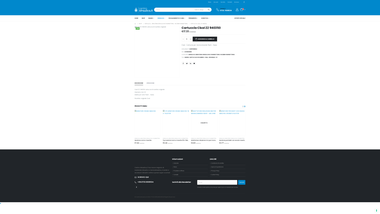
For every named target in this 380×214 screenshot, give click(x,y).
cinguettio (186, 63)
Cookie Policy (215, 174)
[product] (160, 123)
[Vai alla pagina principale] (135, 23)
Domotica (204, 18)
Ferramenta (193, 18)
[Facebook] (244, 2)
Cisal (206, 57)
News (209, 2)
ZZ (216, 57)
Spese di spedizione (217, 167)
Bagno (150, 18)
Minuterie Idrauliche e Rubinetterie (208, 54)
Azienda (176, 163)
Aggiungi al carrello (206, 39)
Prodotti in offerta (179, 171)
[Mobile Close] (0, 203)
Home (136, 18)
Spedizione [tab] (150, 83)
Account (216, 2)
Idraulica (161, 18)
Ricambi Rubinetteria (227, 54)
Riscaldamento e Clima (176, 18)
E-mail (194, 63)
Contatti (230, 2)
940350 (187, 57)
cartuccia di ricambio (196, 57)
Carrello (223, 2)
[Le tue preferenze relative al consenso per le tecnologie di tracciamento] (376, 210)
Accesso (236, 2)
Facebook (183, 63)
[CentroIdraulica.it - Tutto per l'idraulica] (144, 10)
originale (212, 57)
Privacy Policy (215, 171)
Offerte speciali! (239, 18)
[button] (243, 106)
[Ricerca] (208, 10)
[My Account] (237, 9)
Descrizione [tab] (139, 83)
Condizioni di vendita (217, 163)
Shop (143, 18)
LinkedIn (190, 63)
